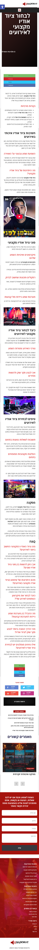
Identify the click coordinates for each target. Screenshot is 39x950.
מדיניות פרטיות (33, 914)
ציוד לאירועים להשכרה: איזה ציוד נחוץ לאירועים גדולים (22, 726)
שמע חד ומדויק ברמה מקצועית (28, 882)
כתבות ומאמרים (30, 768)
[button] (2, 7)
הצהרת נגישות (33, 911)
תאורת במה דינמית (31, 895)
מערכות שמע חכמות (31, 901)
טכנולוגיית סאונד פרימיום (30, 867)
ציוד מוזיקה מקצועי (31, 892)
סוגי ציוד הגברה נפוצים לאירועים (24, 723)
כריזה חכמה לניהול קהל (30, 879)
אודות (35, 926)
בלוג (35, 929)
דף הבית (34, 924)
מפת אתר (34, 917)
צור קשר (34, 931)
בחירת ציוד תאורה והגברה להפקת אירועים (21, 715)
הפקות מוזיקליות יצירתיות (29, 898)
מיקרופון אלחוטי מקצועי (30, 870)
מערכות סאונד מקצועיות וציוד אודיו (23, 730)
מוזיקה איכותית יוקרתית (24, 774)
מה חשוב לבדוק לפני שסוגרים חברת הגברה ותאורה (21, 719)
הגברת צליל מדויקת (31, 873)
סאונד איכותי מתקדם (31, 876)
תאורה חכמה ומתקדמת (30, 905)
